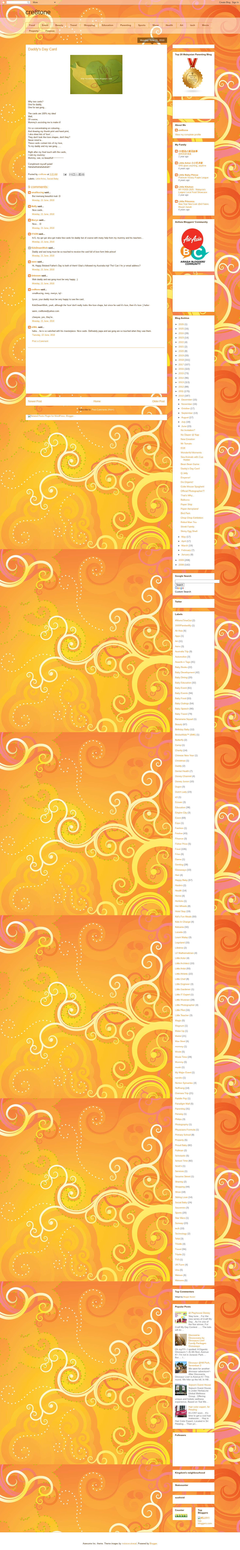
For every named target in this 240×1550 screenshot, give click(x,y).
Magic (178, 1020)
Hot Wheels (181, 906)
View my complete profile (188, 134)
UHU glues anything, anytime (192, 165)
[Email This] (70, 174)
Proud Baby (181, 1145)
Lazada (179, 932)
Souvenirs (180, 1207)
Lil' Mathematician (184, 953)
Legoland (180, 942)
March (185, 545)
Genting (179, 864)
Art (181, 25)
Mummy (179, 1062)
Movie (205, 25)
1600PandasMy (183, 625)
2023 (181, 337)
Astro (177, 646)
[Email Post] (64, 174)
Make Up (179, 1031)
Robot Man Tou (189, 522)
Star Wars (180, 1218)
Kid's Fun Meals (183, 916)
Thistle (178, 1244)
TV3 (177, 1259)
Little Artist (41, 178)
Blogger (153, 1543)
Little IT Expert (182, 994)
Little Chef (180, 979)
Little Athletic (181, 973)
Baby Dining (181, 677)
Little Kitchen (185, 186)
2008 (181, 564)
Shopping (89, 25)
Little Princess (186, 201)
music (178, 1067)
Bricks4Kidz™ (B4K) (185, 734)
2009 (181, 560)
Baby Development (185, 672)
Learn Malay (181, 937)
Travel (73, 25)
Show (155, 25)
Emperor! (185, 477)
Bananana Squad (184, 719)
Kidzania (179, 927)
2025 (181, 328)
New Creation (188, 439)
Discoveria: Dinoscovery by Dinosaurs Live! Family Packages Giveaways (197, 1340)
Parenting (125, 25)
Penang (179, 1114)
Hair (177, 875)
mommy (179, 1046)
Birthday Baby (182, 729)
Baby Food (180, 698)
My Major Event (183, 1072)
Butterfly (179, 740)
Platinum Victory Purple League (193, 177)
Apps (177, 636)
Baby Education (183, 682)
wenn (34, 262)
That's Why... (187, 495)
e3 (176, 797)
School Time (181, 1160)
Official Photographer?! (193, 491)
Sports (141, 25)
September (187, 413)
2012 (181, 386)
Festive (179, 833)
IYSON (34, 234)
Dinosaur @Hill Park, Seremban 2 (199, 1364)
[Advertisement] (96, 370)
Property (34, 31)
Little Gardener (183, 989)
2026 (181, 324)
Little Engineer (182, 984)
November (187, 404)
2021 (181, 346)
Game (178, 859)
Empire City (181, 812)
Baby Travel (181, 714)
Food (32, 25)
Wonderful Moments (191, 452)
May (183, 536)
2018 (181, 360)
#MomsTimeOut (183, 620)
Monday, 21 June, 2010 (43, 200)
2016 (181, 369)
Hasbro (179, 885)
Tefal (177, 1238)
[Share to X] (77, 174)
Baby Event (181, 688)
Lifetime (179, 947)
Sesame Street (182, 1176)
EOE (183, 448)
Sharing (179, 1181)
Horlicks (179, 901)
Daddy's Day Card (190, 468)
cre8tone (38, 12)
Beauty (59, 25)
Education (107, 25)
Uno (177, 1270)
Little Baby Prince (188, 175)
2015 (181, 373)
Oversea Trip (181, 1093)
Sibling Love (181, 1197)
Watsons (179, 1280)
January (185, 554)
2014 (181, 378)
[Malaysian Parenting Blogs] (192, 92)
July (183, 422)
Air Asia (179, 630)
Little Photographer (185, 1005)
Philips (178, 1119)
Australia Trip (182, 651)
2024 (181, 333)
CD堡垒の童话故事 (188, 151)
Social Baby (52, 178)
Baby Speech (182, 708)
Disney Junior (182, 781)
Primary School (183, 1134)
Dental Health (182, 771)
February (186, 550)
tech (192, 25)
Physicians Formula (185, 1129)
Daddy (178, 766)
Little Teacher (182, 1015)
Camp (178, 745)
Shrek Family (187, 526)
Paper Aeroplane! (190, 508)
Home (97, 401)
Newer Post (35, 401)
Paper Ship (186, 504)
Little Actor (180, 958)
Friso (177, 854)
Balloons (185, 499)
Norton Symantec (184, 1083)
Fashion (179, 828)
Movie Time (181, 1057)
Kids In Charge (182, 921)
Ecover (178, 802)
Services (179, 1171)
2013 (181, 382)
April (184, 541)
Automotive (181, 656)
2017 (181, 364)
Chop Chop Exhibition (192, 517)
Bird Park (185, 513)
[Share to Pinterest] (83, 174)
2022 (181, 342)
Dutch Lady (181, 792)
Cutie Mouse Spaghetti (192, 486)
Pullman (179, 1150)
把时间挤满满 (184, 154)
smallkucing (37, 192)
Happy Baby (181, 880)
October (185, 408)
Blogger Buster (189, 1297)
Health (169, 25)
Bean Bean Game (190, 464)
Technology (181, 1233)
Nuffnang (179, 1088)
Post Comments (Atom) (103, 409)
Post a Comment (40, 341)
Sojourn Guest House (200, 1384)
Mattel (178, 1036)
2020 (181, 351)
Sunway (179, 1223)
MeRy (34, 206)
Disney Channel (183, 776)
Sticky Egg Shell (189, 531)
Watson (179, 1275)
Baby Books (181, 667)
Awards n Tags (182, 662)
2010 (181, 395)
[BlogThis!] (73, 174)
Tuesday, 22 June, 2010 (43, 335)
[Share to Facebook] (80, 174)
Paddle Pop (181, 1098)
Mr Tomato (186, 443)
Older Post (158, 401)
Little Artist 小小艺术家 (190, 163)
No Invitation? (188, 430)
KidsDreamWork (39, 248)
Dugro (178, 786)
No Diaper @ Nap (190, 434)
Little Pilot (180, 1010)
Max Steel (180, 1041)
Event (45, 25)
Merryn (34, 220)
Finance (50, 31)
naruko (178, 1077)
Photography (181, 1124)
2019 (181, 355)
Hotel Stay (180, 911)
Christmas (180, 760)
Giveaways (180, 869)
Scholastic (180, 1155)
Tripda (178, 1254)
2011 (181, 391)
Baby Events (181, 693)
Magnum (179, 1025)
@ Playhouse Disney (199, 1313)
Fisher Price (181, 843)
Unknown (36, 275)
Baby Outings (182, 703)
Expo (177, 823)
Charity (178, 750)
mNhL (34, 327)
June (184, 426)
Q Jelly (184, 473)
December (187, 399)
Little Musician (182, 999)
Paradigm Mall (182, 1103)
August (185, 417)
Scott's (178, 1166)
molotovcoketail (129, 1543)
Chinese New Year (184, 755)
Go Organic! (187, 482)
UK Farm (179, 1264)
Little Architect (182, 963)
